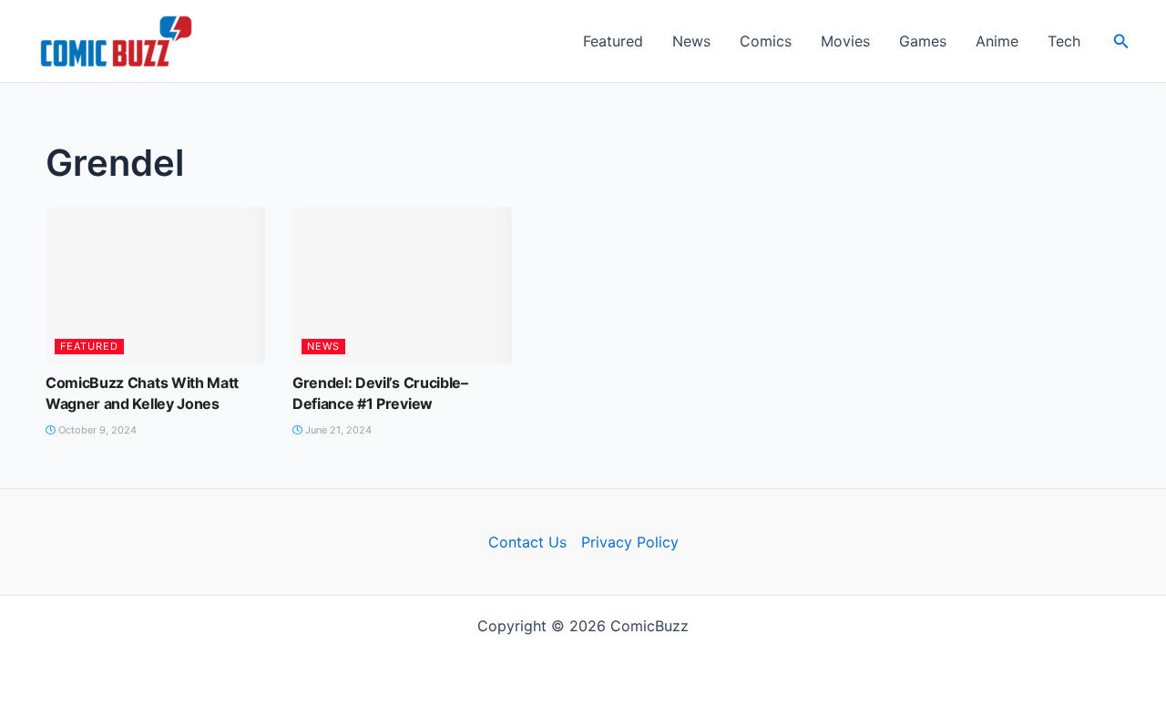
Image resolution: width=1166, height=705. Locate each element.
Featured (613, 41)
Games (922, 41)
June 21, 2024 (337, 430)
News (691, 41)
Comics (766, 41)
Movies (845, 41)
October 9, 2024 (96, 430)
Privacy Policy (630, 542)
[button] (1121, 41)
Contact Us (527, 542)
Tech (1064, 41)
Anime (997, 41)
